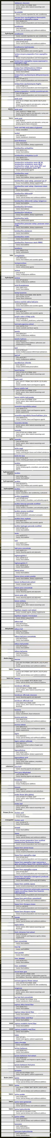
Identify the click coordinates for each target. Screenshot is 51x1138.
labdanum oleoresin (22, 3)
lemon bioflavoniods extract (25, 582)
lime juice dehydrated (23, 772)
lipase (17, 833)
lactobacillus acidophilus (24, 148)
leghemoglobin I (21, 556)
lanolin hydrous (20, 339)
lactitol (17, 133)
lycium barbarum (21, 1048)
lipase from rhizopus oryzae (25, 911)
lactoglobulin (19, 256)
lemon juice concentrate (23, 588)
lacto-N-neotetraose (22, 285)
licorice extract (20, 725)
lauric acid (18, 379)
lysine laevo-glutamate (23, 1102)
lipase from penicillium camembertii (28, 898)
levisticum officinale (22, 686)
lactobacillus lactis (21, 218)
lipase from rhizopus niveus (25, 904)
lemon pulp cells (21, 595)
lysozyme (18, 1124)
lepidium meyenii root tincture (26, 616)
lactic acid (18, 99)
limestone (18, 780)
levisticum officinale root (24, 701)
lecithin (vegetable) (22, 496)
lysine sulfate (19, 1117)
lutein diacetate (20, 1042)
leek (16, 541)
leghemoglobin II (21, 563)
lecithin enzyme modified (24, 511)
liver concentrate (21, 941)
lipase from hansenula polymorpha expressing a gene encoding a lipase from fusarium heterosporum (32, 891)
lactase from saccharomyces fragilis (28, 84)
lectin (17, 533)
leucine (17, 659)
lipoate (17, 917)
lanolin (17, 331)
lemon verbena (20, 601)
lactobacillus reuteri (22, 237)
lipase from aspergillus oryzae (26, 869)
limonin (17, 787)
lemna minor (19, 570)
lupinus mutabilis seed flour (25, 1029)
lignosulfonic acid (21, 757)
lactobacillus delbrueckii (24, 193)
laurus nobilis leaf (21, 388)
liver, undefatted (20, 966)
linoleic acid (19, 813)
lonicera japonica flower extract (26, 981)
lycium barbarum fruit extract (25, 1056)
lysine (17, 1078)
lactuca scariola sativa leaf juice (26, 302)
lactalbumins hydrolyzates (24, 47)
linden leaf (18, 804)
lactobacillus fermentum (23, 207)
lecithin (17, 463)
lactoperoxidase (20, 263)
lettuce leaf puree (21, 651)
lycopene (18, 1070)
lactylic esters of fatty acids (25, 317)
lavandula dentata (21, 423)
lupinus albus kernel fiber (24, 1004)
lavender (18, 430)
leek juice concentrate (23, 548)
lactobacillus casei (21, 173)
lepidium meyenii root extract (25, 610)
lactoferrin (18, 248)
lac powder (19, 12)
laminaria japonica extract (24, 324)
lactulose (18, 309)
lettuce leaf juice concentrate (25, 636)
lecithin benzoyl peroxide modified (27, 504)
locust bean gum (21, 972)
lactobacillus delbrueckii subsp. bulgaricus (30, 201)
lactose (17, 270)
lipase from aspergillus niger (25, 855)
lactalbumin (19, 26)
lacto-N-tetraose (20, 141)
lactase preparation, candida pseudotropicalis (31, 91)
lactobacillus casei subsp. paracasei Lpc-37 (31, 181)
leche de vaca (20, 456)
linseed (17, 827)
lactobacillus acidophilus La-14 (26, 155)
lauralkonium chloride (23, 363)
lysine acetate (20, 1094)
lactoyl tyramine (20, 293)
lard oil (17, 355)
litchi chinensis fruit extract (25, 932)
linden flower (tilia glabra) (24, 795)
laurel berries (19, 370)
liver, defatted (20, 958)
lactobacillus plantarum (23, 231)
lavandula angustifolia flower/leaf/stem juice (31, 415)
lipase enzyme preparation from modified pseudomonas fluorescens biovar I (30, 841)
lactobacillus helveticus (23, 212)
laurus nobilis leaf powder (24, 397)
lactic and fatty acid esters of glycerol (28, 127)
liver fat (17, 947)
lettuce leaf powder (22, 644)
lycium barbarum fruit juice (25, 1065)
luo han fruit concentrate (24, 997)
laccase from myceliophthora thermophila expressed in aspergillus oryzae (30, 18)
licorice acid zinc (21, 717)
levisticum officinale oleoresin (26, 695)
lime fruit (18, 767)
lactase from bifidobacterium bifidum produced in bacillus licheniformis (28, 69)
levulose (18, 710)
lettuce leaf (19, 621)
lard (16, 348)
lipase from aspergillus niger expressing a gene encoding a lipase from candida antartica (32, 863)
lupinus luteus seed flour (24, 1018)
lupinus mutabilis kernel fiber (25, 1023)
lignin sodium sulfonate (23, 741)
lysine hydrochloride (22, 1109)
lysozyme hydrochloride (23, 1131)
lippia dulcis (19, 925)
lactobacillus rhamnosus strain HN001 (29, 242)
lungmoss (18, 988)
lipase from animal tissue (24, 848)
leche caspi (19, 448)
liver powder (19, 953)
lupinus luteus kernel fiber (24, 1012)
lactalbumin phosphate (23, 39)
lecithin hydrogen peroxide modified (28, 526)
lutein (17, 1035)
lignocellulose (20, 750)
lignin (17, 734)
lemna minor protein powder (25, 576)
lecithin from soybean (23, 518)
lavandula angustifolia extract (25, 406)
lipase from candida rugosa (25, 884)
